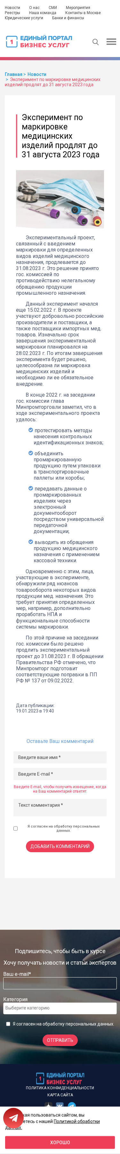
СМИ (53, 7)
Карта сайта (60, 1095)
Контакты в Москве (83, 13)
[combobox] (60, 1008)
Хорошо (60, 1142)
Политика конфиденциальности (60, 1088)
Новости (12, 7)
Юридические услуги (24, 18)
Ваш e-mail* (17, 974)
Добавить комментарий (60, 846)
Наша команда (42, 13)
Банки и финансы (68, 18)
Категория (15, 999)
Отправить (60, 1040)
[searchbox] (31, 1008)
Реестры (12, 13)
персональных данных (89, 1023)
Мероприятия (78, 7)
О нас (34, 7)
